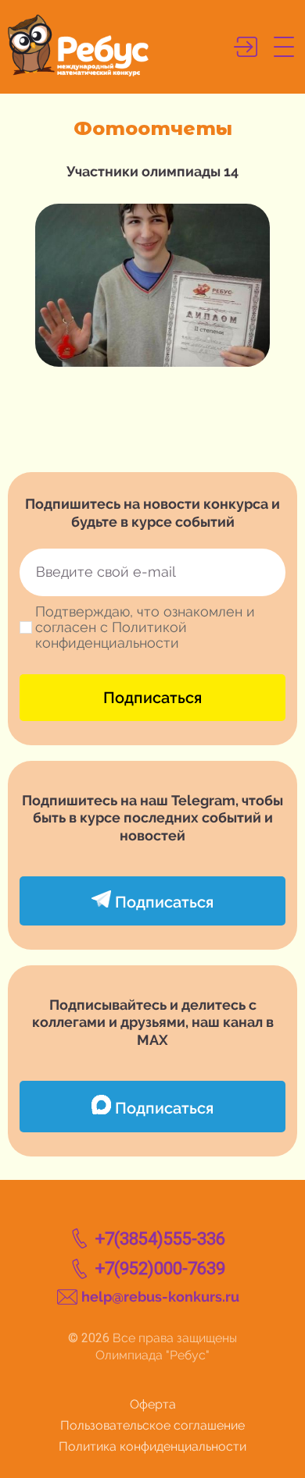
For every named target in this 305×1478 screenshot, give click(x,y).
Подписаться (152, 697)
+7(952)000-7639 (160, 1268)
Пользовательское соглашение (152, 1425)
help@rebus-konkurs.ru (160, 1296)
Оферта (153, 1404)
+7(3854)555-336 (160, 1239)
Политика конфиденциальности (152, 1446)
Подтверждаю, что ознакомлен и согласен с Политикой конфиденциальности (145, 627)
